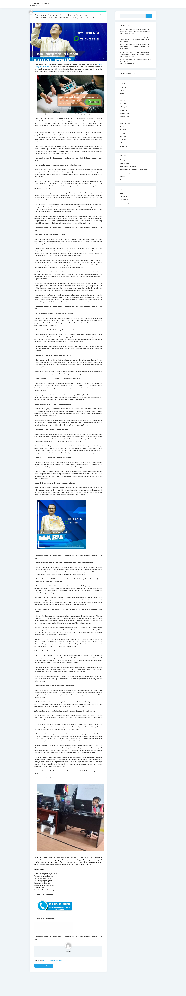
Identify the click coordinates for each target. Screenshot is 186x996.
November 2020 (124, 117)
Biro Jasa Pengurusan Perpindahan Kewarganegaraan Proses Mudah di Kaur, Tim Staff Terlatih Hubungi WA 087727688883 (135, 47)
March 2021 (123, 103)
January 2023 (123, 94)
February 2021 (124, 107)
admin (68, 951)
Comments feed (124, 200)
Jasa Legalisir (124, 160)
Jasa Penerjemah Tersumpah (53, 961)
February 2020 (124, 143)
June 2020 (123, 130)
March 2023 (123, 87)
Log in (121, 193)
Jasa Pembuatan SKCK (126, 163)
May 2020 (122, 133)
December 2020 (124, 113)
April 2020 (123, 136)
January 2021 (123, 110)
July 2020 (122, 126)
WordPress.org (124, 203)
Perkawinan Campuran (126, 173)
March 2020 (123, 140)
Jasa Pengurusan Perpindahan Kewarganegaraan (134, 170)
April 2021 (123, 100)
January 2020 (123, 146)
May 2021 (122, 97)
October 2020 (124, 120)
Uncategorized (124, 176)
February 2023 (124, 90)
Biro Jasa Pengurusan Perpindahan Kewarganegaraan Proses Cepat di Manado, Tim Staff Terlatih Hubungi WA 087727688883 (135, 39)
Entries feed (123, 196)
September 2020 (125, 123)
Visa (121, 179)
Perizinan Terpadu (39, 3)
